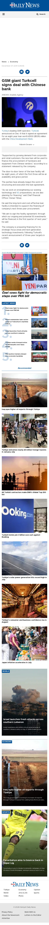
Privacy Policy (7, 912)
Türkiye (7, 890)
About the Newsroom (10, 915)
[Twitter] (27, 72)
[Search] (37, 14)
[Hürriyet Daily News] (24, 5)
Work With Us (29, 912)
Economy (14, 62)
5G (18, 193)
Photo (21, 896)
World (6, 893)
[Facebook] (21, 72)
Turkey (5, 131)
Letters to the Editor (32, 915)
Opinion (37, 890)
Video (6, 896)
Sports (36, 893)
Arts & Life (23, 893)
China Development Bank (21, 139)
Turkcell (35, 131)
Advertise (6, 918)
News (4, 62)
